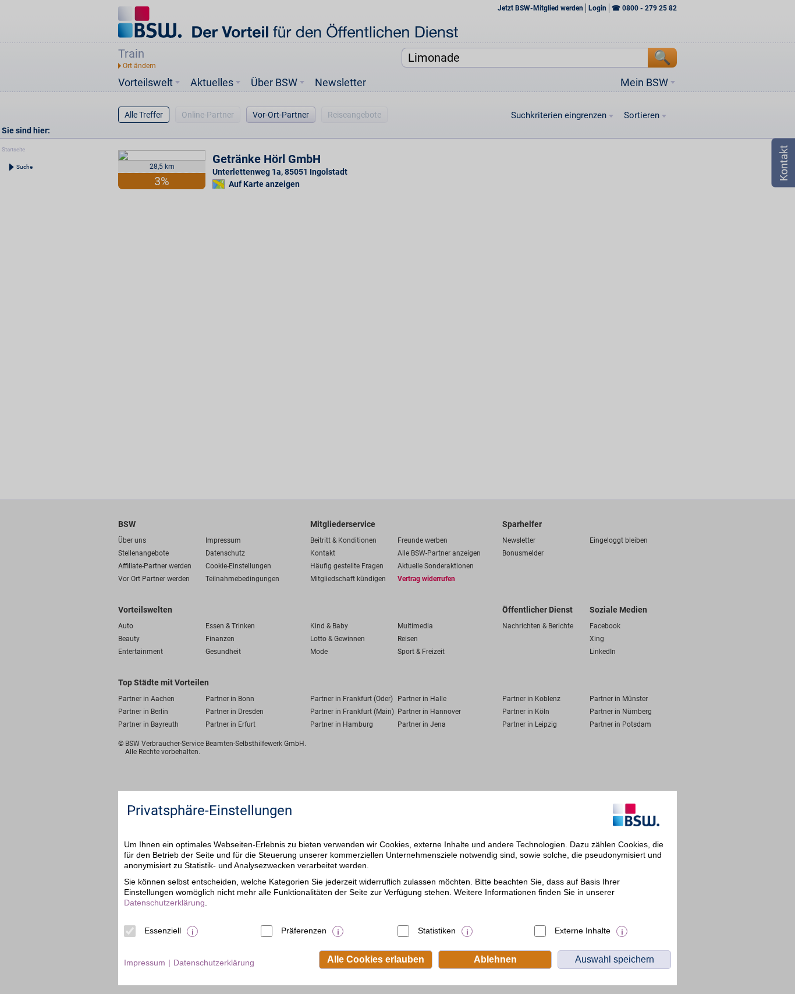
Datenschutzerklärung (164, 902)
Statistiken (437, 930)
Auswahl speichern (614, 959)
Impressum (144, 962)
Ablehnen (495, 959)
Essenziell (162, 930)
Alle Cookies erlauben (375, 959)
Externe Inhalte (583, 930)
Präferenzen (303, 930)
